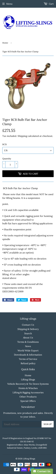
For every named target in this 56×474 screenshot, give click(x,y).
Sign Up (48, 424)
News (28, 346)
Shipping (22, 136)
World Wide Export (28, 350)
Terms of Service (28, 359)
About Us (28, 337)
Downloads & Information (28, 354)
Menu (9, 3)
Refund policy (28, 363)
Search (28, 333)
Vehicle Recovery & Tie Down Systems (28, 383)
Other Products (28, 396)
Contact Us (28, 324)
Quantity (6, 158)
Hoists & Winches (28, 388)
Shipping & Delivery (28, 329)
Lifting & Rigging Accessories (28, 392)
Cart (51, 3)
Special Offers (28, 400)
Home (5, 42)
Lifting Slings (28, 379)
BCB (4, 144)
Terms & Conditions (28, 341)
